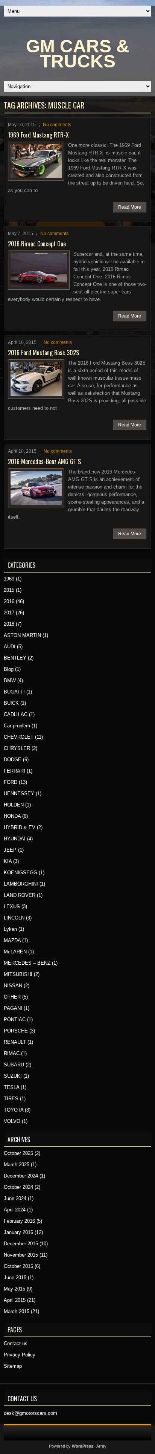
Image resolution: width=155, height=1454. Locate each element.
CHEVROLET (18, 737)
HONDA (12, 816)
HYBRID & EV (19, 827)
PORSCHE (16, 1031)
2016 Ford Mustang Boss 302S (43, 352)
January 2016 (18, 1232)
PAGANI (13, 1008)
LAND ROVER (19, 895)
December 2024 (21, 1176)
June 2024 (15, 1198)
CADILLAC (15, 714)
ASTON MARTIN (22, 635)
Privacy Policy (19, 1355)
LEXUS (12, 906)
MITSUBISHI (18, 974)
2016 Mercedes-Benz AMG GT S (44, 461)
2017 (9, 613)
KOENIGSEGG (20, 872)
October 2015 (18, 1266)
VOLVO (12, 1121)
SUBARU (14, 1065)
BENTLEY (15, 658)
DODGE (12, 759)
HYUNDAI (15, 839)
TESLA (11, 1087)
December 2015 (21, 1243)
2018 (9, 624)
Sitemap (13, 1366)
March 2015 (16, 1311)
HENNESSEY (19, 793)
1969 (9, 579)
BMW (10, 680)
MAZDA (12, 940)
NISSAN (13, 985)
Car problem (17, 726)
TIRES (11, 1098)
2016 (9, 601)
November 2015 (21, 1255)
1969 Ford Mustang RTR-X (38, 134)
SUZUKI (13, 1076)
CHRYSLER (17, 748)
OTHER (12, 997)
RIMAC (12, 1053)
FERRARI (14, 771)
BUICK (11, 703)
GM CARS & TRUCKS (77, 53)
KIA (8, 861)
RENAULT (15, 1042)
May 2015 (14, 1289)
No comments (57, 124)
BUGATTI (14, 692)
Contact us (15, 1343)
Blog (9, 669)
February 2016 (19, 1221)
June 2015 (15, 1277)
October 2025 (18, 1153)
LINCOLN (14, 918)
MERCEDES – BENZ (27, 963)
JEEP (10, 850)
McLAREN (15, 952)
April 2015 (15, 1300)
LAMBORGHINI (21, 884)
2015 (9, 590)
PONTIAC (15, 1019)
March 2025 (16, 1164)
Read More (129, 207)
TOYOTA (13, 1110)
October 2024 (18, 1187)
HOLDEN (14, 805)
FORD (10, 782)
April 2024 (15, 1210)
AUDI (9, 646)
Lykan (10, 929)
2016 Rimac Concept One (37, 243)
